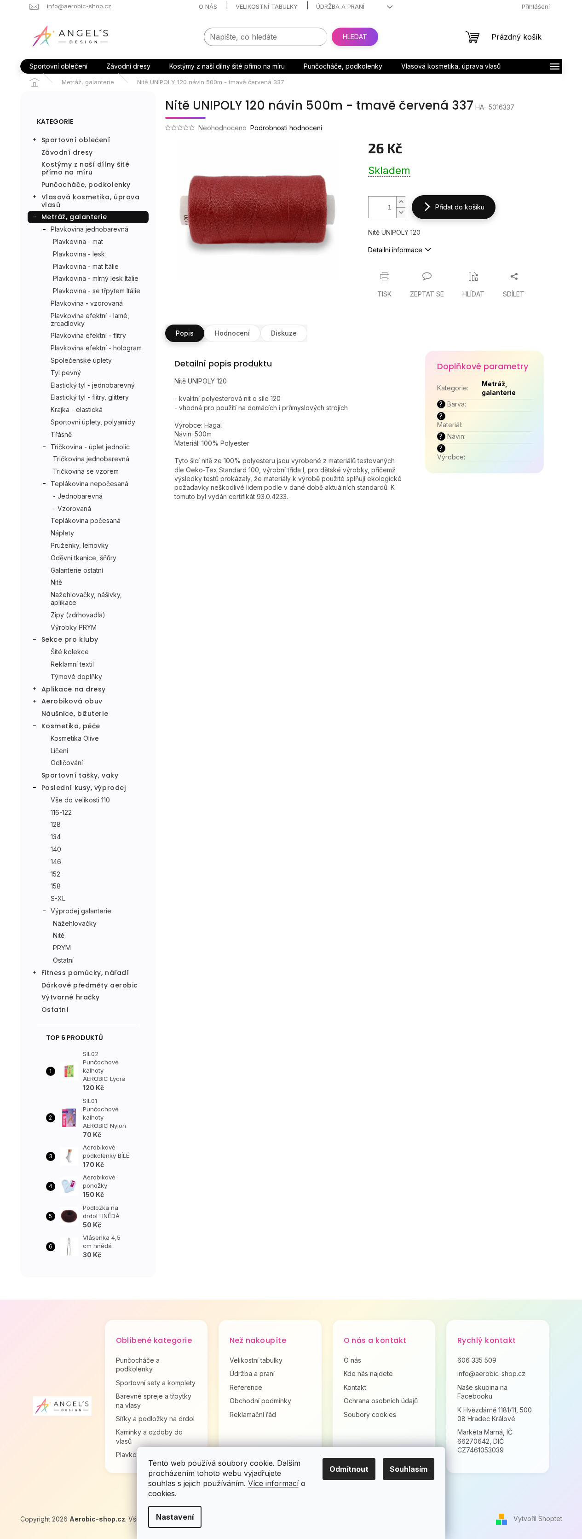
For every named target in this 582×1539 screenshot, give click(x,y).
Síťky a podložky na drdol (155, 1419)
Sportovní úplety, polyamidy (93, 422)
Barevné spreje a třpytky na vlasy (153, 1400)
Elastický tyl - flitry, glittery (90, 397)
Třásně (61, 434)
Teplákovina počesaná (86, 520)
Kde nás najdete (368, 1373)
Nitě (56, 582)
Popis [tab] (185, 333)
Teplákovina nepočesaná (89, 484)
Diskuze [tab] (284, 333)
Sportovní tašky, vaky (80, 775)
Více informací (273, 1483)
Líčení (59, 751)
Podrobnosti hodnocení (286, 128)
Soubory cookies (370, 1414)
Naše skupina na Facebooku (482, 1391)
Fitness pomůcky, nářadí (85, 972)
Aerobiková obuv (72, 701)
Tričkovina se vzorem (86, 471)
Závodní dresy (67, 152)
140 (56, 849)
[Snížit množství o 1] (400, 212)
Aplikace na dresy (73, 689)
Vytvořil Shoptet (537, 1518)
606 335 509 (476, 1360)
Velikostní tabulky (267, 6)
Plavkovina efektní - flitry (88, 335)
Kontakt (355, 1387)
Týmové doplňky (76, 676)
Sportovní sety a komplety (156, 1383)
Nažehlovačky (75, 923)
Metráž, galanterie (74, 216)
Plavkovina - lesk (79, 254)
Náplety (62, 533)
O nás (208, 6)
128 (56, 824)
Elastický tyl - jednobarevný (93, 385)
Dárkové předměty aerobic (89, 985)
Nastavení (175, 1517)
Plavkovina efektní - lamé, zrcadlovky (90, 319)
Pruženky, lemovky (80, 545)
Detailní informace (395, 250)
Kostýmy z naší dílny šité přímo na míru (85, 168)
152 (55, 874)
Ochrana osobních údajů (381, 1401)
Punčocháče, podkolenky (86, 184)
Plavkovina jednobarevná (89, 229)
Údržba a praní (340, 6)
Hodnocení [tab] (232, 333)
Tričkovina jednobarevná (91, 459)
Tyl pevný (66, 373)
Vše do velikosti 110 (80, 800)
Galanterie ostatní (77, 570)
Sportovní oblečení (75, 140)
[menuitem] (58, 66)
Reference (246, 1387)
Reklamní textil (72, 664)
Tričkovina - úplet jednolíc (90, 447)
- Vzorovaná (72, 508)
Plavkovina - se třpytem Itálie (96, 291)
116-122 (61, 812)
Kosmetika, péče (70, 726)
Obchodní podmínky (260, 1401)
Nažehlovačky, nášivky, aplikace (86, 598)
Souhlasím (408, 1469)
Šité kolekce (70, 652)
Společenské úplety (81, 360)
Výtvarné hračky (70, 997)
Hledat (355, 37)
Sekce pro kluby (69, 639)
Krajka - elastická (77, 409)
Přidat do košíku (459, 207)
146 (56, 861)
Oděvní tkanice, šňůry (83, 558)
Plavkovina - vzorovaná (87, 303)
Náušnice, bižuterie (75, 713)
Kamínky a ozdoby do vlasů (149, 1436)
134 (56, 837)
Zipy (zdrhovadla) (78, 615)
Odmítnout (349, 1469)
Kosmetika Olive (75, 738)
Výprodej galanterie (81, 911)
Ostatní (63, 960)
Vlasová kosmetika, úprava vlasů (90, 200)
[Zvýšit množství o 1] (400, 202)
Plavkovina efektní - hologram (96, 348)
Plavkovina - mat (78, 241)
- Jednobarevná (78, 496)
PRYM (62, 948)
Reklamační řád (253, 1414)
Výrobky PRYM (74, 627)
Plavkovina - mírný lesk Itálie (95, 278)
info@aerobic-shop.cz (491, 1373)
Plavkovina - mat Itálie (86, 266)
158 (56, 886)
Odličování (67, 763)
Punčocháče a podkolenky (138, 1364)
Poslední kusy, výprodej (83, 787)
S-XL (58, 898)
